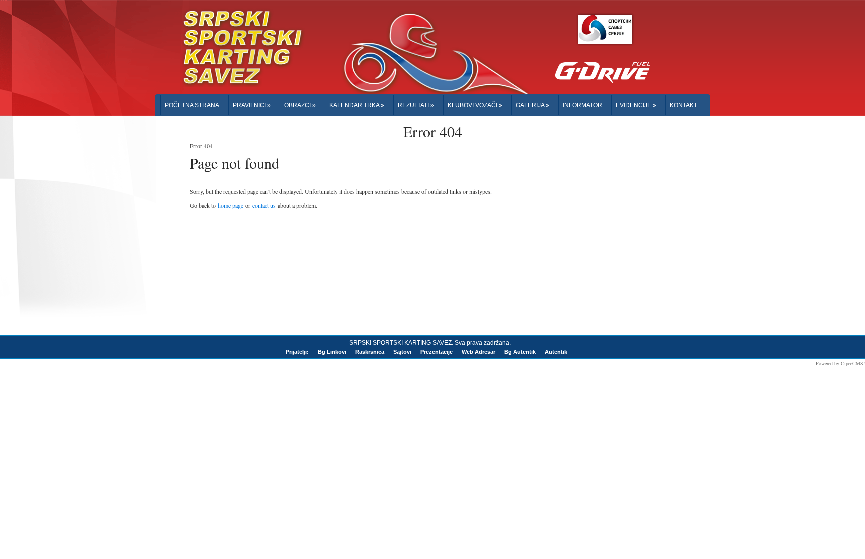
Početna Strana (192, 105)
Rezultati (416, 105)
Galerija (532, 105)
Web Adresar (478, 352)
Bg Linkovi (332, 352)
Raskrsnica (369, 352)
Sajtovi (402, 352)
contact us (264, 205)
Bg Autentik (520, 352)
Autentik (556, 352)
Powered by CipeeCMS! (840, 363)
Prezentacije (436, 352)
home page (230, 205)
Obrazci (300, 105)
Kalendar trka (356, 105)
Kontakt (683, 105)
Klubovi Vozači (475, 105)
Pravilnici (252, 105)
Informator (582, 105)
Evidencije (636, 105)
